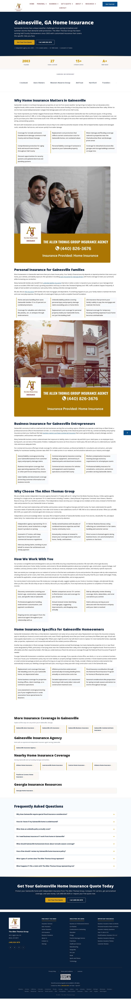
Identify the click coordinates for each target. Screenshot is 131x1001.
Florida (54, 989)
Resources (89, 4)
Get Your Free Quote (24, 42)
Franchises (73, 941)
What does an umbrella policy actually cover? (33, 829)
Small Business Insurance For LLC (107, 935)
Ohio (56, 991)
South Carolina (71, 991)
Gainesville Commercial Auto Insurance (103, 729)
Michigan (95, 989)
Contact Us (45, 941)
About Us (44, 938)
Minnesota (102, 989)
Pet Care (72, 952)
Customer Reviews (103, 944)
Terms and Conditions (67, 971)
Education (72, 932)
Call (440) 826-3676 (45, 42)
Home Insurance (46, 929)
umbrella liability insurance (52, 283)
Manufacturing (74, 947)
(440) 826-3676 (14, 942)
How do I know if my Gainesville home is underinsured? (37, 822)
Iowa (77, 989)
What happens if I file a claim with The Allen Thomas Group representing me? (45, 866)
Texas (86, 991)
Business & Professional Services (79, 924)
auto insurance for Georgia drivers (71, 277)
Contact (62, 8)
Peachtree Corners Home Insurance (24, 776)
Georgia (60, 989)
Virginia (96, 991)
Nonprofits (73, 949)
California (33, 989)
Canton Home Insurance (77, 765)
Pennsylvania (62, 991)
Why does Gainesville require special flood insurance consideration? (41, 814)
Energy (72, 935)
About (78, 4)
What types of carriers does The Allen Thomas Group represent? (40, 859)
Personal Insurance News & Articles (108, 926)
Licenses (80, 971)
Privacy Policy (52, 971)
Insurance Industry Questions (106, 929)
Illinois (66, 989)
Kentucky (82, 989)
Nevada (27, 991)
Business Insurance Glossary (106, 938)
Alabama (20, 989)
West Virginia (103, 991)
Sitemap (44, 944)
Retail (71, 955)
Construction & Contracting (77, 929)
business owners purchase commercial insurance (59, 433)
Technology (73, 961)
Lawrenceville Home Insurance (52, 766)
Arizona (27, 989)
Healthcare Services (75, 944)
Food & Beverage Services (77, 938)
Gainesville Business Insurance (78, 729)
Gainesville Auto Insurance (26, 728)
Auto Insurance (46, 926)
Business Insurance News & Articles (108, 924)
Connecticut (48, 989)
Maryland (89, 989)
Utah (91, 991)
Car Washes (73, 926)
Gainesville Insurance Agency (26, 748)
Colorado (40, 989)
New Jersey (33, 991)
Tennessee (80, 991)
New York (40, 991)
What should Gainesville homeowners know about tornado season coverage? (45, 844)
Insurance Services (47, 924)
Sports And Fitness (75, 958)
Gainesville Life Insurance (51, 728)
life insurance (29, 292)
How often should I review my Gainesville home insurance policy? (41, 851)
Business (52, 4)
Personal (41, 4)
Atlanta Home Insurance (103, 765)
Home (32, 4)
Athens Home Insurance (25, 765)
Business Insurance (47, 935)
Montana (109, 989)
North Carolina (49, 991)
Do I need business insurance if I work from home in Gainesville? (40, 836)
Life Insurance (46, 932)
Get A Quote (66, 4)
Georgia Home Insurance (25, 790)
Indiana (72, 989)
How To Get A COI (103, 932)
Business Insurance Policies (106, 941)
